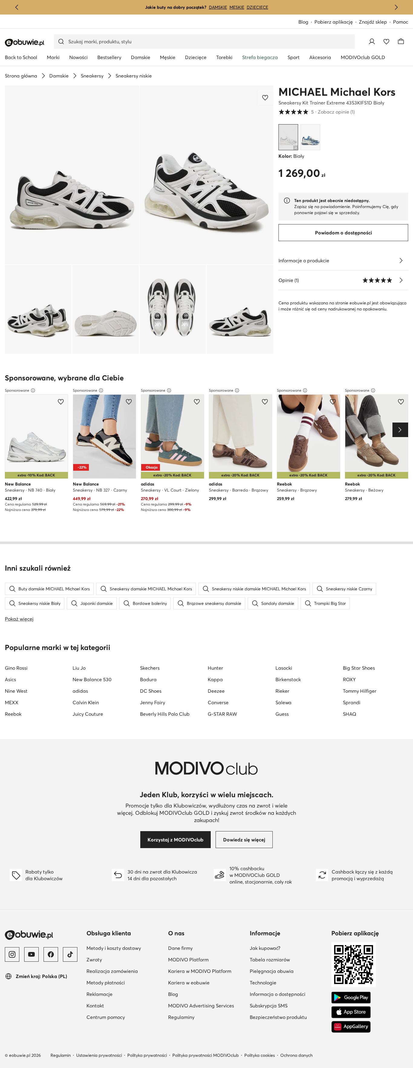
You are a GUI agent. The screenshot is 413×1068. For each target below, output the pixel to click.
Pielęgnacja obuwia (288, 971)
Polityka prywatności (147, 1055)
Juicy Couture (88, 714)
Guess (282, 714)
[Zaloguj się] (372, 41)
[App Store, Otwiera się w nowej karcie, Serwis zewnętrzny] (351, 1012)
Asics (10, 679)
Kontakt (124, 1005)
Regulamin (60, 1055)
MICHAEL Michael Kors (336, 91)
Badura (148, 679)
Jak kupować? (288, 948)
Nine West (16, 691)
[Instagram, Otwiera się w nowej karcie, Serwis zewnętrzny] (12, 954)
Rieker (282, 691)
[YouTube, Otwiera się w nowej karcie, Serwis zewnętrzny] (31, 954)
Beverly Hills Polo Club (165, 714)
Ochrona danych (296, 1055)
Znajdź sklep (373, 22)
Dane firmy (206, 948)
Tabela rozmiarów (288, 959)
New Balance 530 (92, 679)
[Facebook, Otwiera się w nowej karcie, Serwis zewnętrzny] (51, 954)
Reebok (13, 714)
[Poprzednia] (17, 7)
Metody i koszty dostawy (124, 948)
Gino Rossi (16, 668)
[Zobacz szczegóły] (401, 260)
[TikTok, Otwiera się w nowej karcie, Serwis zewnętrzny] (70, 954)
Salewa (283, 702)
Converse (218, 702)
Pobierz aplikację (336, 22)
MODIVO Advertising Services (206, 1005)
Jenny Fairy (152, 702)
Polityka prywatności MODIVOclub (205, 1055)
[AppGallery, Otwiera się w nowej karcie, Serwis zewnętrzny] (351, 1027)
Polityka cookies (259, 1055)
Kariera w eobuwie (206, 982)
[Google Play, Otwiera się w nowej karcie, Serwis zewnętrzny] (351, 998)
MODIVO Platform (206, 959)
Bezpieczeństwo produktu (288, 1017)
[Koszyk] (401, 41)
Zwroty (123, 959)
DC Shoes (150, 691)
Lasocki (283, 668)
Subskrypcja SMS (288, 1005)
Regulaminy (206, 1017)
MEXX (11, 702)
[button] (72, 174)
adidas (80, 691)
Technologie (288, 982)
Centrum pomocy (124, 1017)
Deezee (216, 691)
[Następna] (396, 7)
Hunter (215, 668)
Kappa (215, 679)
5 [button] (316, 112)
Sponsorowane (17, 390)
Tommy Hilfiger (359, 691)
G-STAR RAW (222, 714)
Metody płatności (124, 982)
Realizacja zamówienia (124, 971)
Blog (306, 22)
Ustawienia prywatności (99, 1055)
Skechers (150, 668)
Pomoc (400, 22)
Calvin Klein (86, 702)
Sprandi (351, 702)
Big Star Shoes (359, 668)
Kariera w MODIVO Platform (206, 971)
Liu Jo (79, 668)
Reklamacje (124, 994)
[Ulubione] (386, 41)
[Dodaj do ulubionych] (266, 97)
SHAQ (349, 714)
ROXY (349, 679)
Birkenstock (288, 679)
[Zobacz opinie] (401, 280)
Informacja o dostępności (288, 994)
